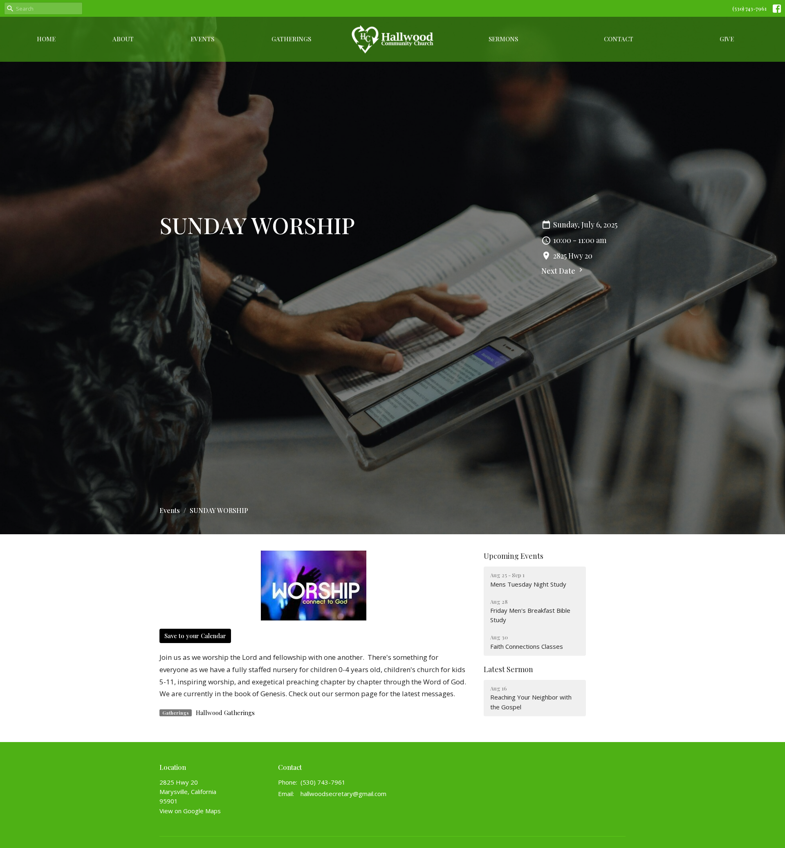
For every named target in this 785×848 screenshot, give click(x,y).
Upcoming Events (513, 556)
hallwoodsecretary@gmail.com (343, 794)
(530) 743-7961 (749, 8)
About (123, 39)
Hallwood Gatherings (225, 713)
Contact (618, 39)
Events (202, 39)
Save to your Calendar (195, 636)
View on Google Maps (190, 811)
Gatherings (291, 39)
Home (46, 39)
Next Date (559, 271)
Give (727, 39)
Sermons (503, 39)
